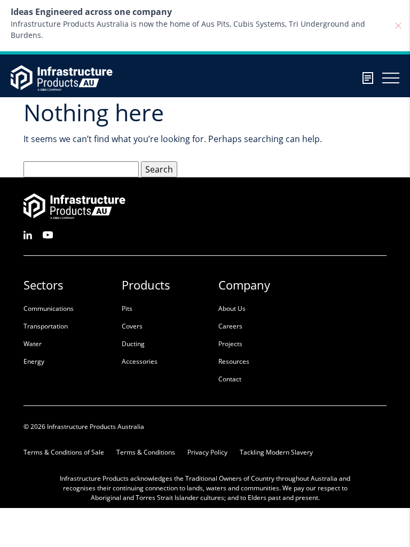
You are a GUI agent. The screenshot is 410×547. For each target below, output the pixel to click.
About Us (232, 308)
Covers (132, 326)
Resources (233, 361)
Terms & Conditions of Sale (63, 452)
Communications (48, 308)
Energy (33, 361)
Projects (230, 343)
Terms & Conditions (145, 452)
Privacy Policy (207, 452)
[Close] (398, 25)
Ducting (133, 343)
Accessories (139, 361)
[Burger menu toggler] (390, 78)
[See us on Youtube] (48, 234)
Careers (230, 326)
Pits (127, 308)
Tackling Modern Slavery (276, 452)
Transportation (45, 326)
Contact (229, 379)
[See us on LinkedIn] (27, 234)
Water (32, 343)
